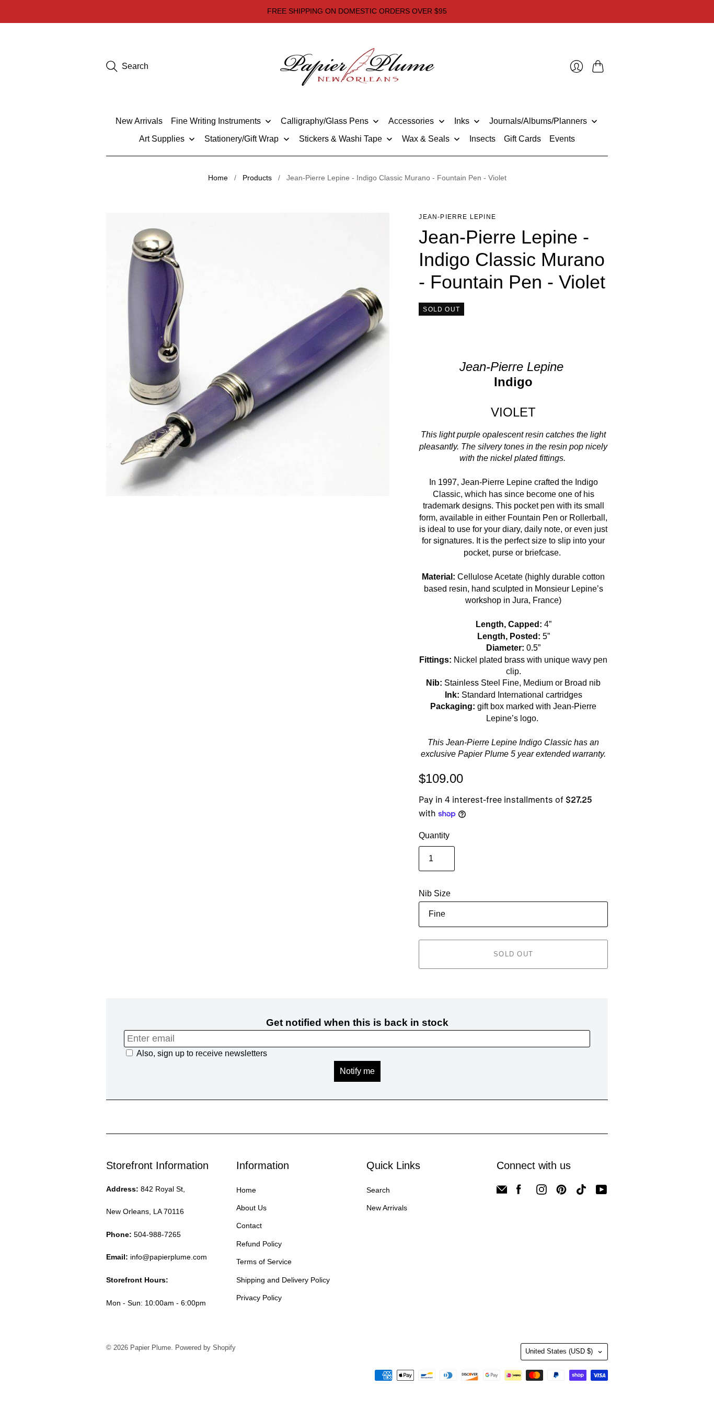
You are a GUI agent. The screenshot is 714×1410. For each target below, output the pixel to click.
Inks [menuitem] (461, 121)
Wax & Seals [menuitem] (426, 138)
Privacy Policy (259, 1297)
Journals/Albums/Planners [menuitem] (538, 121)
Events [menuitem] (562, 138)
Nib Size (435, 893)
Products (257, 178)
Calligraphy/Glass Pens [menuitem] (324, 121)
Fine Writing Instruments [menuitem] (216, 121)
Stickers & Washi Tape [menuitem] (340, 138)
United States (559, 1351)
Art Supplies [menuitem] (162, 138)
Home (218, 178)
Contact (249, 1225)
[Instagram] (541, 1191)
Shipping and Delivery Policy (283, 1280)
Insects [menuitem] (482, 138)
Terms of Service (264, 1261)
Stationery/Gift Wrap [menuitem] (241, 138)
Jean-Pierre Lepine (457, 217)
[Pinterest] (561, 1191)
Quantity (434, 835)
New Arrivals (386, 1208)
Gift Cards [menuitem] (522, 138)
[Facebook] (518, 1191)
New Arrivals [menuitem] (139, 121)
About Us (251, 1208)
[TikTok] (581, 1191)
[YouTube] (601, 1191)
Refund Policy (259, 1244)
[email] (502, 1191)
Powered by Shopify (205, 1347)
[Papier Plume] (357, 67)
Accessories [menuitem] (411, 121)
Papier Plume (150, 1347)
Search (378, 1190)
